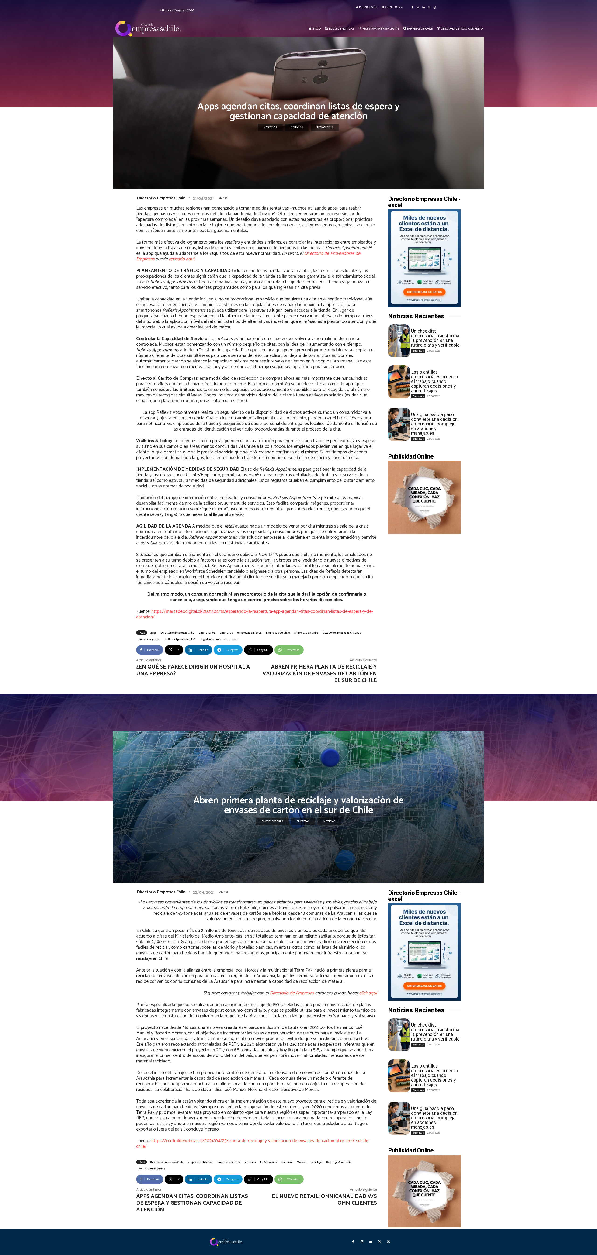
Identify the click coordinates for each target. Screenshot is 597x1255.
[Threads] (434, 7)
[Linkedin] (423, 7)
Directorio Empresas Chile (161, 198)
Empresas (418, 350)
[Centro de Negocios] (149, 28)
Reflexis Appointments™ (180, 639)
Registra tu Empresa (213, 639)
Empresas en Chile (306, 632)
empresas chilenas (249, 632)
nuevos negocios (149, 639)
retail (234, 639)
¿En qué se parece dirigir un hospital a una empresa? (193, 670)
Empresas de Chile (278, 632)
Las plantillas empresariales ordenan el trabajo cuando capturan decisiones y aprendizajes (434, 381)
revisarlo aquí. (182, 259)
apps (153, 632)
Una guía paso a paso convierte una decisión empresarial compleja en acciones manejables (434, 424)
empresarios (207, 632)
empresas (226, 632)
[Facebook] (412, 7)
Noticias (297, 127)
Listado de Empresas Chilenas (342, 632)
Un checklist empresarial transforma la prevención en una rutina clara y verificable (435, 338)
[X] (429, 7)
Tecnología (325, 127)
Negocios (270, 127)
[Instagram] (418, 7)
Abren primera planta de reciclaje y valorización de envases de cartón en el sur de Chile (319, 673)
